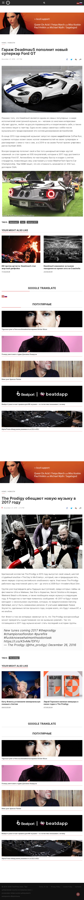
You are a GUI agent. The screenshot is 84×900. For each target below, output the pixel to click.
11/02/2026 (6, 272)
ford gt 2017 (32, 222)
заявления (63, 605)
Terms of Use (43, 887)
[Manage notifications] (78, 894)
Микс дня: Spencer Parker (11, 379)
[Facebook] (67, 59)
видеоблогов (64, 136)
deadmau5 (14, 222)
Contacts (78, 887)
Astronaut (6, 605)
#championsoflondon (18, 634)
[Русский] (5, 296)
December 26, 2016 (62, 645)
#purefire (40, 634)
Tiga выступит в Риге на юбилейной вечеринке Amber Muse (24, 329)
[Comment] (76, 59)
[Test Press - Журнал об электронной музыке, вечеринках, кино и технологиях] (22, 3)
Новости (11, 43)
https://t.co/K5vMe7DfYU (22, 641)
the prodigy (14, 658)
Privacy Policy (55, 887)
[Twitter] (71, 59)
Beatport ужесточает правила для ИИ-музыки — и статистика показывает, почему (33, 404)
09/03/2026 (6, 707)
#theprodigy (47, 630)
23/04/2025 (48, 272)
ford (22, 222)
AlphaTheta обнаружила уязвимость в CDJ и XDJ (20, 429)
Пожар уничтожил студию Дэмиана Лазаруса (19, 354)
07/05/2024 (48, 707)
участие (75, 142)
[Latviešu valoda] (3, 296)
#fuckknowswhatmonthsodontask (28, 637)
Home (4, 43)
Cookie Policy (67, 887)
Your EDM (21, 164)
